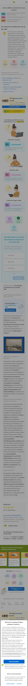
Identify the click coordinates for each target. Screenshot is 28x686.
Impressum (19, 683)
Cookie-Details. (5, 638)
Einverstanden (14, 661)
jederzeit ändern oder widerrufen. (12, 653)
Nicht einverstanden (14, 674)
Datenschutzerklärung (16, 637)
